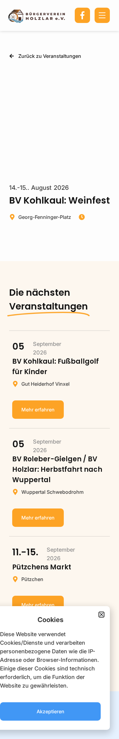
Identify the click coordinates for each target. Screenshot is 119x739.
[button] (101, 614)
